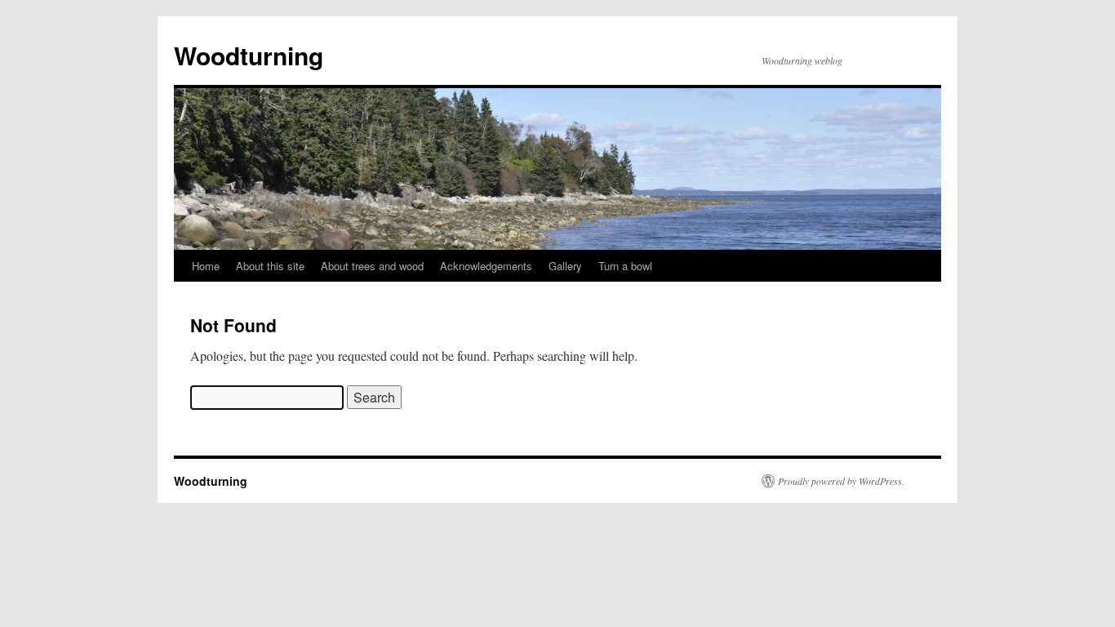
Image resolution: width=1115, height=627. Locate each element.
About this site (270, 265)
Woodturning (248, 55)
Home (206, 265)
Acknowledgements (486, 265)
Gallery (565, 265)
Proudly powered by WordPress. (841, 480)
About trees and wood (372, 265)
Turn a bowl (625, 265)
